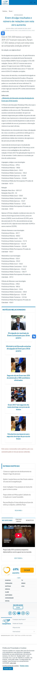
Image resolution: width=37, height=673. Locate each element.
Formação (8, 583)
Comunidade (9, 598)
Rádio (23, 583)
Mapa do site (16, 627)
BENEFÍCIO (30, 520)
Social (7, 601)
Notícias (4, 11)
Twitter (14, 613)
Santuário (8, 595)
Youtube (18, 613)
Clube (7, 592)
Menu (31, 2)
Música (7, 589)
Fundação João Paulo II (19, 619)
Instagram (23, 613)
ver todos (18, 558)
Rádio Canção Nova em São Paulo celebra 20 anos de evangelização (18, 480)
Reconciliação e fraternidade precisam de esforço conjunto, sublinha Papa (18, 503)
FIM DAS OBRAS (19, 520)
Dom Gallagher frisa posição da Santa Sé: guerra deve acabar (17, 488)
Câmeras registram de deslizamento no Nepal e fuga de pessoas (17, 473)
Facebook (10, 613)
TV (22, 580)
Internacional (16, 631)
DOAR (18, 607)
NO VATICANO (7, 520)
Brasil (10, 11)
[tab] (7, 520)
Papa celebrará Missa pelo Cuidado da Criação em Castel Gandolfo (17, 496)
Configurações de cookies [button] (10, 666)
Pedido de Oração (18, 623)
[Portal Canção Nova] (5, 2)
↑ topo (18, 577)
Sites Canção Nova (34, 2)
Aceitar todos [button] (8, 668)
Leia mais (13, 663)
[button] (3, 33)
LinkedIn (27, 613)
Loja (22, 586)
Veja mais (18, 510)
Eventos (8, 580)
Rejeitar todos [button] (24, 666)
